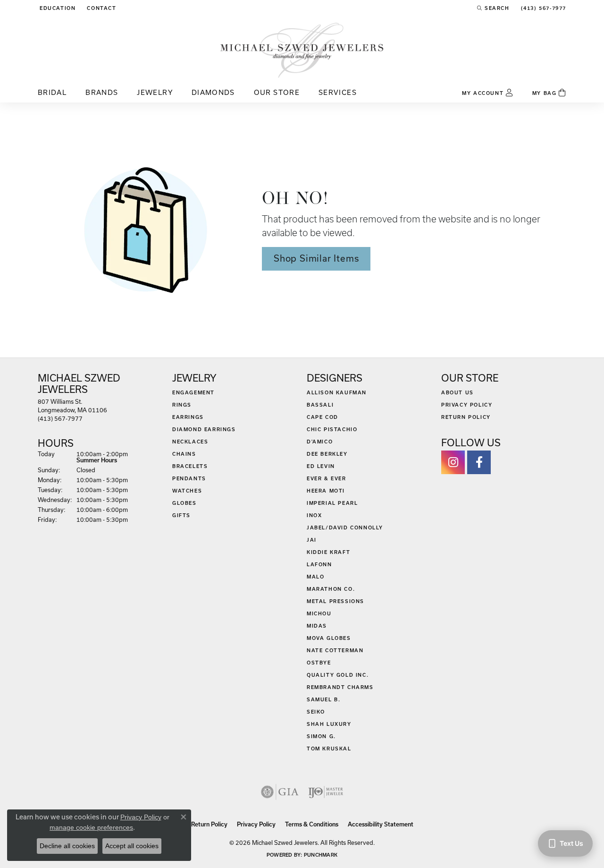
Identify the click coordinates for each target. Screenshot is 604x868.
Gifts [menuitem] (181, 515)
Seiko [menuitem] (316, 712)
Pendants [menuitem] (189, 478)
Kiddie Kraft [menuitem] (328, 552)
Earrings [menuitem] (188, 417)
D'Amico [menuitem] (320, 441)
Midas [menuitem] (317, 626)
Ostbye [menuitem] (319, 662)
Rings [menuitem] (182, 405)
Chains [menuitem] (184, 454)
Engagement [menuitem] (193, 392)
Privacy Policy (466, 405)
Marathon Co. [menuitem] (331, 589)
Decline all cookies (67, 846)
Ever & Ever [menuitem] (326, 478)
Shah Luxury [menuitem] (329, 724)
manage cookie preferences (91, 827)
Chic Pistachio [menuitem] (332, 429)
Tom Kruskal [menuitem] (329, 748)
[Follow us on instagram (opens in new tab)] (453, 462)
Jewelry (155, 92)
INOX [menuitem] (314, 515)
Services (338, 92)
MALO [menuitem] (315, 576)
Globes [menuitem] (184, 503)
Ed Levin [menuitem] (321, 466)
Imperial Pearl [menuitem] (332, 503)
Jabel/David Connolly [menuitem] (345, 527)
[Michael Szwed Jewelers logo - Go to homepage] (302, 50)
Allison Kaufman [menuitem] (337, 392)
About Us (457, 392)
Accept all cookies (132, 846)
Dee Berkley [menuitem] (327, 454)
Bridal (52, 92)
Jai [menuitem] (312, 540)
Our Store (277, 92)
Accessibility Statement (380, 824)
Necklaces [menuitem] (190, 441)
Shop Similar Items (316, 258)
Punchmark (320, 855)
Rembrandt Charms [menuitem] (340, 687)
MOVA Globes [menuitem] (329, 638)
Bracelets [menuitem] (190, 466)
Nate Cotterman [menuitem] (335, 650)
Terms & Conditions (311, 824)
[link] (100, 8)
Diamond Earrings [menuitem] (204, 429)
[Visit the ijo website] (326, 792)
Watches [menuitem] (187, 491)
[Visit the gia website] (280, 792)
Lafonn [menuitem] (319, 564)
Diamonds (213, 92)
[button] (57, 8)
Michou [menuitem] (319, 613)
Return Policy (466, 417)
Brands (101, 92)
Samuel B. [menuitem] (323, 699)
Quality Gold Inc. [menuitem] (338, 675)
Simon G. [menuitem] (321, 736)
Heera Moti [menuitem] (326, 491)
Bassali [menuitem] (320, 405)
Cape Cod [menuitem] (322, 417)
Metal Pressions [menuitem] (335, 601)
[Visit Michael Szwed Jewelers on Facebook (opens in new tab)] (479, 462)
